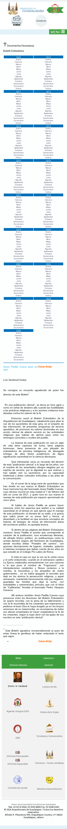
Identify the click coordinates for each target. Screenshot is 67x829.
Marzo (18, 64)
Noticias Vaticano (18, 665)
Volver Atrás (45, 366)
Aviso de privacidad (21, 804)
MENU (55, 32)
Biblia (18, 658)
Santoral (48, 665)
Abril (18, 67)
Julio (18, 74)
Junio (18, 72)
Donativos (41, 21)
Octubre (18, 81)
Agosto (18, 76)
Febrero (18, 62)
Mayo (18, 69)
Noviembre (19, 84)
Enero (18, 59)
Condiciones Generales (44, 804)
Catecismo (48, 658)
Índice (18, 88)
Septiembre (18, 79)
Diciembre (19, 86)
